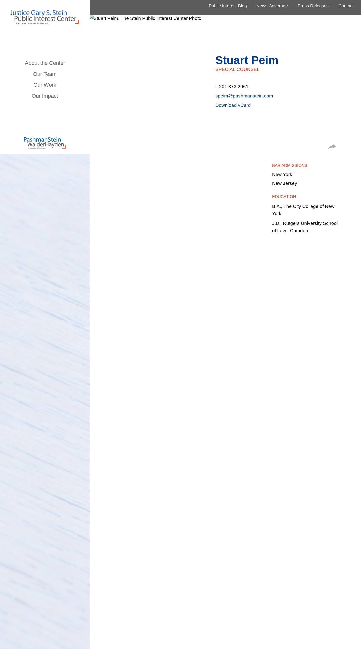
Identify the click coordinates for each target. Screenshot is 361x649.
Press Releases (313, 5)
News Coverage (272, 5)
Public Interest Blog (228, 5)
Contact (346, 5)
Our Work (44, 85)
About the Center (45, 63)
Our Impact (45, 96)
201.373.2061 (234, 86)
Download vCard (233, 105)
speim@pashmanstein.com (244, 95)
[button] (332, 147)
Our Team (44, 74)
